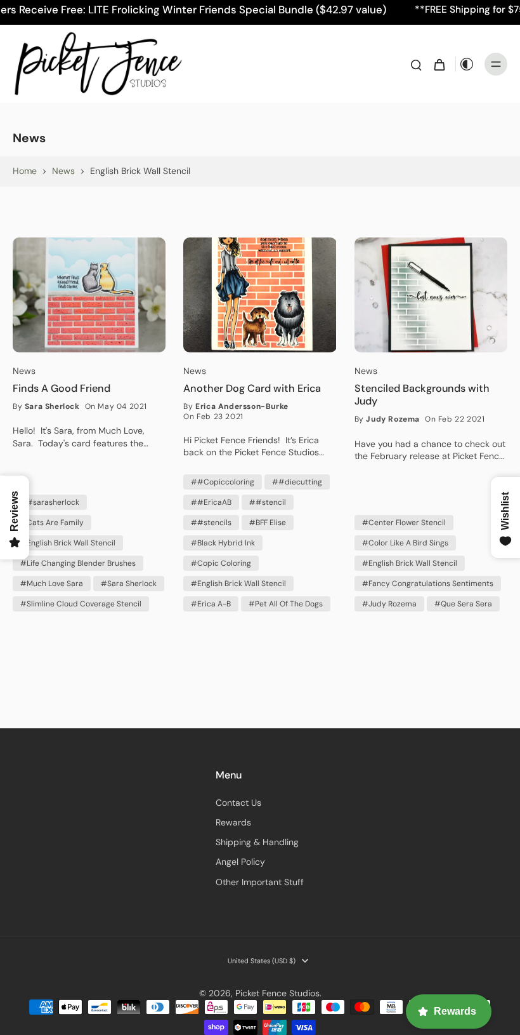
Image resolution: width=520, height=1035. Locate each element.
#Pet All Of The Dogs (286, 604)
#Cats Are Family (52, 523)
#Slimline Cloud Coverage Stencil (80, 604)
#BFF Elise (267, 523)
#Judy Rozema (389, 604)
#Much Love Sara (51, 583)
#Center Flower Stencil (404, 523)
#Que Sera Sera (463, 604)
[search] (416, 64)
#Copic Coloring (221, 563)
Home (25, 171)
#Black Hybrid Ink (223, 543)
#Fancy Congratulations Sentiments (427, 583)
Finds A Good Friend (61, 388)
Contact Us (238, 802)
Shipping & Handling (257, 842)
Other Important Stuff (260, 882)
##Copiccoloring (222, 482)
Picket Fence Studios (277, 993)
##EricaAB (211, 502)
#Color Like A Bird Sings (405, 543)
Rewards (233, 822)
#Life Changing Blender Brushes (78, 563)
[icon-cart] (439, 64)
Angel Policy (240, 861)
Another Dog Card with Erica (252, 388)
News (63, 171)
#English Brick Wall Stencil (67, 543)
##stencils (211, 523)
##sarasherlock (49, 502)
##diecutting (297, 482)
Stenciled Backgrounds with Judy (422, 395)
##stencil (267, 502)
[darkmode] (467, 64)
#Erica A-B (211, 604)
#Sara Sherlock (129, 583)
